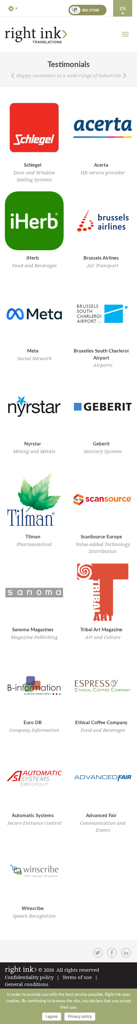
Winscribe (33, 908)
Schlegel (32, 165)
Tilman (32, 537)
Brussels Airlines (101, 258)
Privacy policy (80, 1016)
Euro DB (33, 722)
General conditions (26, 984)
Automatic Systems (33, 815)
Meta (33, 351)
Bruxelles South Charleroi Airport (101, 354)
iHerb (32, 258)
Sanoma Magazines (33, 629)
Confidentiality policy (29, 977)
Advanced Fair (101, 815)
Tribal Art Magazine (101, 629)
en (122, 8)
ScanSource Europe (101, 537)
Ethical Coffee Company (101, 722)
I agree (52, 1016)
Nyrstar (32, 444)
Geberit (101, 444)
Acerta (101, 165)
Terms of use (77, 977)
